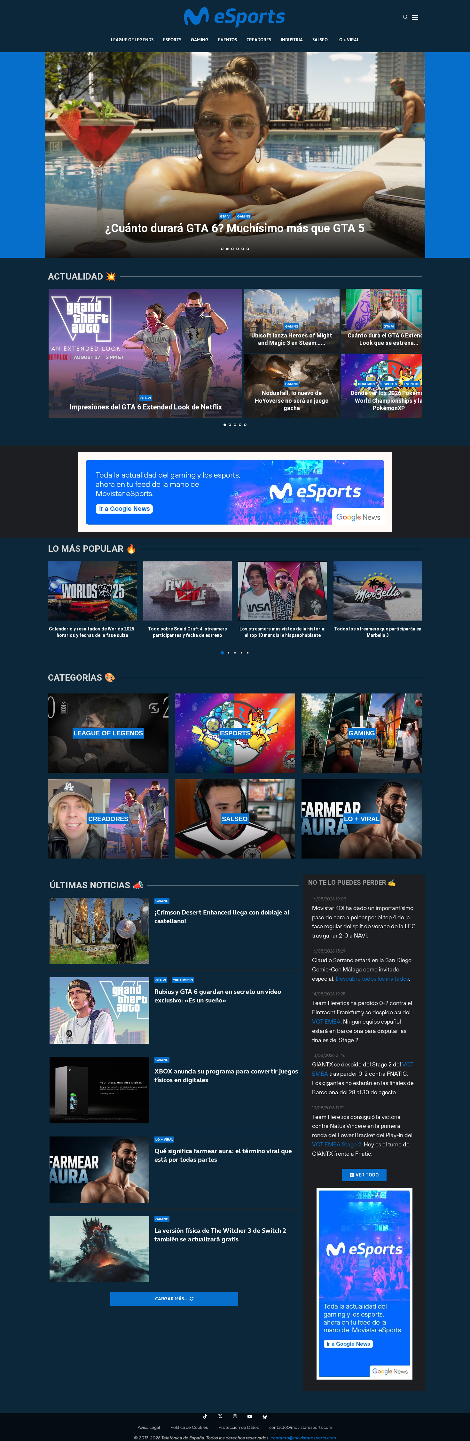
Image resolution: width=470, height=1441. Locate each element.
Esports (172, 40)
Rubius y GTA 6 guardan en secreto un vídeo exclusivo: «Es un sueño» (217, 996)
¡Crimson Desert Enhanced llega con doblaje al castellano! (221, 916)
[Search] (405, 17)
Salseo (320, 40)
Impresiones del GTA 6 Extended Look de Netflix (145, 407)
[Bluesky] (264, 1416)
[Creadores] (108, 819)
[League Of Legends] (108, 733)
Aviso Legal (149, 1427)
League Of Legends (132, 40)
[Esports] (235, 733)
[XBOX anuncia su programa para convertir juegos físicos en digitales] (99, 1090)
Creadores (259, 40)
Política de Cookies (189, 1427)
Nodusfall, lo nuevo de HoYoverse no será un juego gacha (292, 400)
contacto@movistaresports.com (300, 1427)
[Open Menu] (415, 17)
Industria (292, 40)
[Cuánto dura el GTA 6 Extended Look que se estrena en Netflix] (389, 321)
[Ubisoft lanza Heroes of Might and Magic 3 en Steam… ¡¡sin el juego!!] (292, 321)
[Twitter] (220, 1416)
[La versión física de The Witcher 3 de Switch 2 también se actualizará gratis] (99, 1249)
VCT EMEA (326, 1021)
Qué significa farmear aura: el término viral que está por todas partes (223, 1155)
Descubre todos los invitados (372, 978)
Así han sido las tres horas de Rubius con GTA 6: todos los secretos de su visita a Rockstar (235, 222)
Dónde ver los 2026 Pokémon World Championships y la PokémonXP (389, 400)
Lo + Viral (348, 40)
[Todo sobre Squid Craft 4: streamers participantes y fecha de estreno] (187, 591)
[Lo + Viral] (362, 819)
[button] (56, 154)
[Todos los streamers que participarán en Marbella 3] (377, 591)
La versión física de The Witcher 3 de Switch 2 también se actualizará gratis (220, 1235)
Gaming (199, 40)
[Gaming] (362, 733)
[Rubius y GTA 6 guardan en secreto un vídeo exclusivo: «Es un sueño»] (99, 1010)
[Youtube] (249, 1416)
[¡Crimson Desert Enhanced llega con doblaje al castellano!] (99, 931)
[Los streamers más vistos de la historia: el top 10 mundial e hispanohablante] (282, 591)
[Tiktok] (205, 1416)
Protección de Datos (238, 1427)
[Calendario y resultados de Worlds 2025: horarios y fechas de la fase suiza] (92, 591)
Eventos (227, 40)
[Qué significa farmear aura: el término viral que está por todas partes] (99, 1169)
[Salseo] (235, 819)
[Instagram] (235, 1416)
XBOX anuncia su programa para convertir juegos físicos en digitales (226, 1075)
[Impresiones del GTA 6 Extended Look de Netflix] (145, 353)
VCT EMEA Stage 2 (336, 1144)
